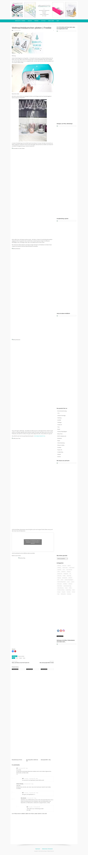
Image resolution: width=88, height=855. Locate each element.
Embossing (59, 575)
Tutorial (73, 591)
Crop (58, 427)
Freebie (20, 658)
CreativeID (59, 569)
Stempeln (63, 591)
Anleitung (59, 417)
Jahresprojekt (64, 577)
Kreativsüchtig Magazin (62, 431)
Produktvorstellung (60, 589)
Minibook (70, 583)
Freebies (36, 20)
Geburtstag (69, 575)
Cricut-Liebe (51, 20)
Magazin (30, 20)
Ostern (66, 587)
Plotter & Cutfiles (21, 656)
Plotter (70, 587)
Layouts (72, 581)
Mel (12, 30)
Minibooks (59, 438)
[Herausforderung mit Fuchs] (18, 713)
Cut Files (43, 20)
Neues (58, 440)
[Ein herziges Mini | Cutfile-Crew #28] (32, 713)
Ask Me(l (59, 420)
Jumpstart (70, 577)
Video (24, 658)
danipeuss (69, 571)
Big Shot (69, 565)
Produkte (59, 447)
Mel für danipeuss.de (61, 436)
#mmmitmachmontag (62, 411)
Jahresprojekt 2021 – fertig (46, 759)
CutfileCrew (63, 571)
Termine (59, 456)
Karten (58, 429)
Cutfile (58, 571)
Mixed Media (59, 585)
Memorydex (59, 583)
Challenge (59, 422)
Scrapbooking (60, 452)
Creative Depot (71, 567)
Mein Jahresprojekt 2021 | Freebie (47, 662)
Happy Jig (59, 577)
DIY (70, 573)
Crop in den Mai (69, 569)
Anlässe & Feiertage (61, 415)
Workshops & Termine (20, 20)
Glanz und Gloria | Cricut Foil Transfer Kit (20, 662)
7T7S (58, 413)
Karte (58, 579)
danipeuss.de (59, 573)
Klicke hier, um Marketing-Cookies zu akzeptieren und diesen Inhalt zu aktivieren (32, 542)
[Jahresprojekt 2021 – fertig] (47, 713)
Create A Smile (64, 567)
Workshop (69, 594)
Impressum (37, 848)
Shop (58, 20)
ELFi (17, 768)
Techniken (68, 591)
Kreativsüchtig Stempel (61, 581)
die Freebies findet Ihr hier (39, 436)
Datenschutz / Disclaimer (47, 848)
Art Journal (64, 565)
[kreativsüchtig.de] (44, 9)
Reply (27, 768)
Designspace (66, 573)
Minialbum (65, 583)
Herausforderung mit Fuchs (17, 759)
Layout (68, 581)
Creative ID (59, 424)
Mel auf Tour (60, 433)
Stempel (59, 454)
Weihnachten (63, 594)
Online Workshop (61, 443)
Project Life (59, 449)
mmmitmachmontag (67, 585)
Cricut (17, 658)
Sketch (73, 589)
